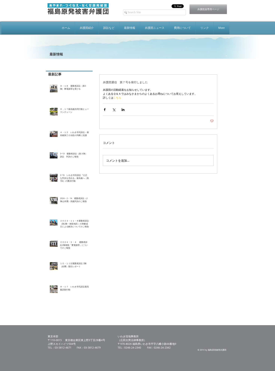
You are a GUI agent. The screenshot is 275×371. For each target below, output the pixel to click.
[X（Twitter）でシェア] (114, 109)
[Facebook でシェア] (104, 109)
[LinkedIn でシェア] (123, 109)
